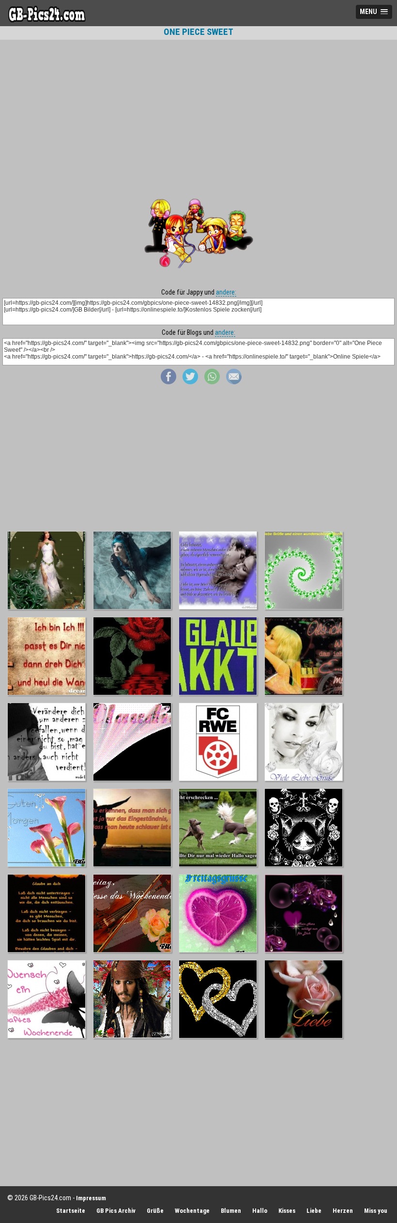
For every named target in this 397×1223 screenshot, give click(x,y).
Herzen (343, 1210)
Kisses (286, 1210)
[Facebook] (168, 382)
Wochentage (192, 1210)
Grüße (155, 1210)
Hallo (259, 1210)
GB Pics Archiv (116, 1210)
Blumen (231, 1210)
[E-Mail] (234, 382)
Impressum (91, 1198)
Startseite (70, 1210)
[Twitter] (190, 382)
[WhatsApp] (212, 382)
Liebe (313, 1210)
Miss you (375, 1210)
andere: (226, 292)
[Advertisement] (198, 110)
